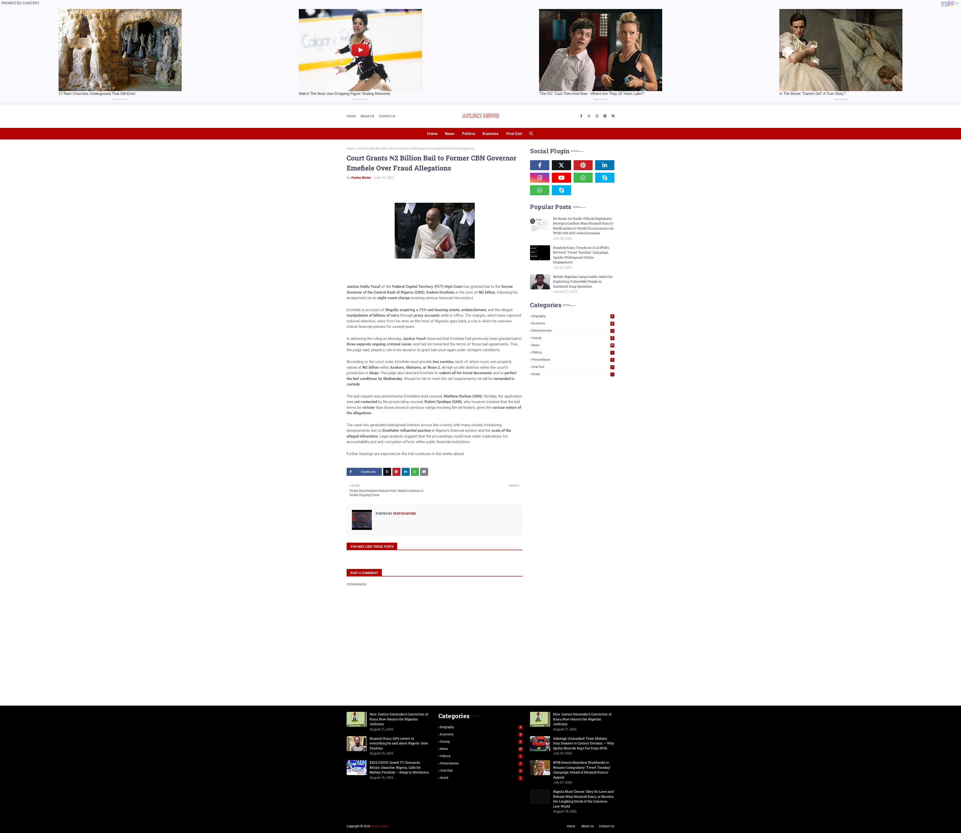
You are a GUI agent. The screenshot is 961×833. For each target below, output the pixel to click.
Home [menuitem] (432, 133)
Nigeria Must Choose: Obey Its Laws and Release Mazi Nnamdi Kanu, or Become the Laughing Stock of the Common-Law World (583, 798)
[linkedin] (604, 165)
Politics (572, 352)
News (573, 345)
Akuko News (379, 826)
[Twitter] (387, 472)
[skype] (612, 116)
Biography (572, 316)
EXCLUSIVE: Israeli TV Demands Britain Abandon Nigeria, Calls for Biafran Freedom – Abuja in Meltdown (399, 767)
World (572, 374)
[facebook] (581, 116)
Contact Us (387, 116)
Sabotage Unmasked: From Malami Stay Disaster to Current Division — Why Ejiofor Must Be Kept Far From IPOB (583, 743)
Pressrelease (572, 359)
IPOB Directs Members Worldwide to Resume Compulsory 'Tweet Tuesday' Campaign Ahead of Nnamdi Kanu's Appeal (582, 769)
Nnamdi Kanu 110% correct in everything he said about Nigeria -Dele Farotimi (399, 743)
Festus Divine (361, 177)
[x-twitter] (589, 116)
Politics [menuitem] (468, 133)
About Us (367, 116)
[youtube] (561, 178)
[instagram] (597, 116)
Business (572, 323)
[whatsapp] (583, 178)
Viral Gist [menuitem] (514, 133)
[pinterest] (605, 116)
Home (351, 116)
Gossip (572, 338)
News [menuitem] (450, 133)
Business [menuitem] (491, 133)
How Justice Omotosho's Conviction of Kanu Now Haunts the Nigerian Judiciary (399, 719)
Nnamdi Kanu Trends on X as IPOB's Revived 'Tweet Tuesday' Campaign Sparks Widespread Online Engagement (581, 255)
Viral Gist (572, 367)
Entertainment (572, 330)
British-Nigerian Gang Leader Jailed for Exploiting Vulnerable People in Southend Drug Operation (583, 281)
